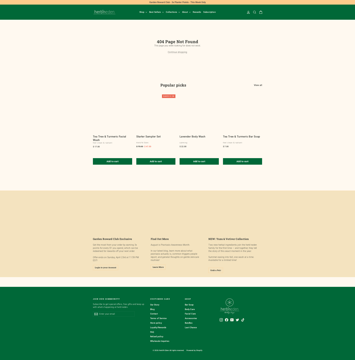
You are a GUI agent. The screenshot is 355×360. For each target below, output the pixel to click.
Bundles (189, 323)
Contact (154, 314)
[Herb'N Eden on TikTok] (242, 320)
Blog (152, 309)
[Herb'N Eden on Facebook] (226, 320)
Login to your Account (105, 267)
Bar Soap (189, 304)
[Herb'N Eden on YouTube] (232, 320)
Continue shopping (177, 52)
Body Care (190, 309)
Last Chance (191, 327)
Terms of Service (158, 318)
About (185, 12)
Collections (172, 12)
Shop (142, 12)
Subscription (209, 12)
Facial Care (190, 314)
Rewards (197, 12)
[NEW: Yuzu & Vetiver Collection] (235, 220)
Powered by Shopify (194, 350)
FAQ (152, 332)
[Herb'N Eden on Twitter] (237, 320)
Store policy (156, 323)
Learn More (158, 267)
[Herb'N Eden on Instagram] (221, 320)
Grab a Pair (215, 270)
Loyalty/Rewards (158, 327)
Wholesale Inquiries (159, 341)
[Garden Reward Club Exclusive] (120, 220)
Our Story (154, 304)
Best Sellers (155, 12)
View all (258, 85)
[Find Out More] (177, 220)
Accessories (191, 318)
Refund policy (156, 336)
